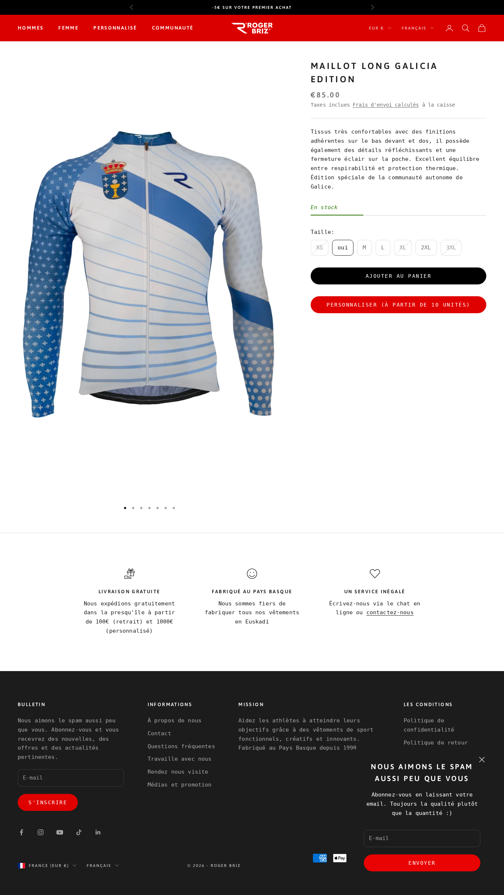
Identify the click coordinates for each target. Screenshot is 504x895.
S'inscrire (47, 802)
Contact (159, 733)
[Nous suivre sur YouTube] (59, 832)
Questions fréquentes (181, 746)
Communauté (173, 28)
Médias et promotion (180, 784)
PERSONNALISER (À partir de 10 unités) (398, 304)
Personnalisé (115, 28)
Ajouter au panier (399, 276)
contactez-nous (390, 612)
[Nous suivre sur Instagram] (40, 832)
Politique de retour (436, 742)
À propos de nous (174, 720)
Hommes (31, 28)
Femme (68, 28)
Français (414, 28)
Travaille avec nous (180, 759)
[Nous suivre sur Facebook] (21, 832)
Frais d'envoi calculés (386, 104)
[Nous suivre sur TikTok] (79, 832)
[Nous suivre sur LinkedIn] (98, 832)
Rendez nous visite (178, 771)
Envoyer (422, 863)
